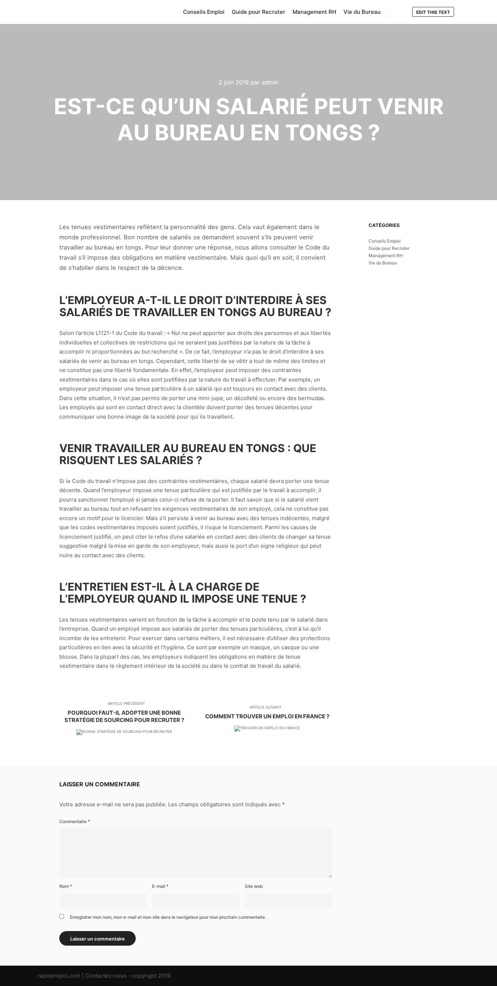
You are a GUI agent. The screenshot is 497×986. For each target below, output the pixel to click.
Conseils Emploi (385, 241)
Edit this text (433, 12)
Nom (65, 886)
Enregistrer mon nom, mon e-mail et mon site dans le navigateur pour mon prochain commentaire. (168, 917)
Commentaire (74, 821)
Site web (254, 886)
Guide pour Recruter (389, 248)
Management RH (386, 255)
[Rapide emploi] (73, 12)
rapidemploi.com (58, 975)
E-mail (160, 886)
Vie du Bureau (383, 263)
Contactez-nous (106, 975)
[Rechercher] (402, 12)
